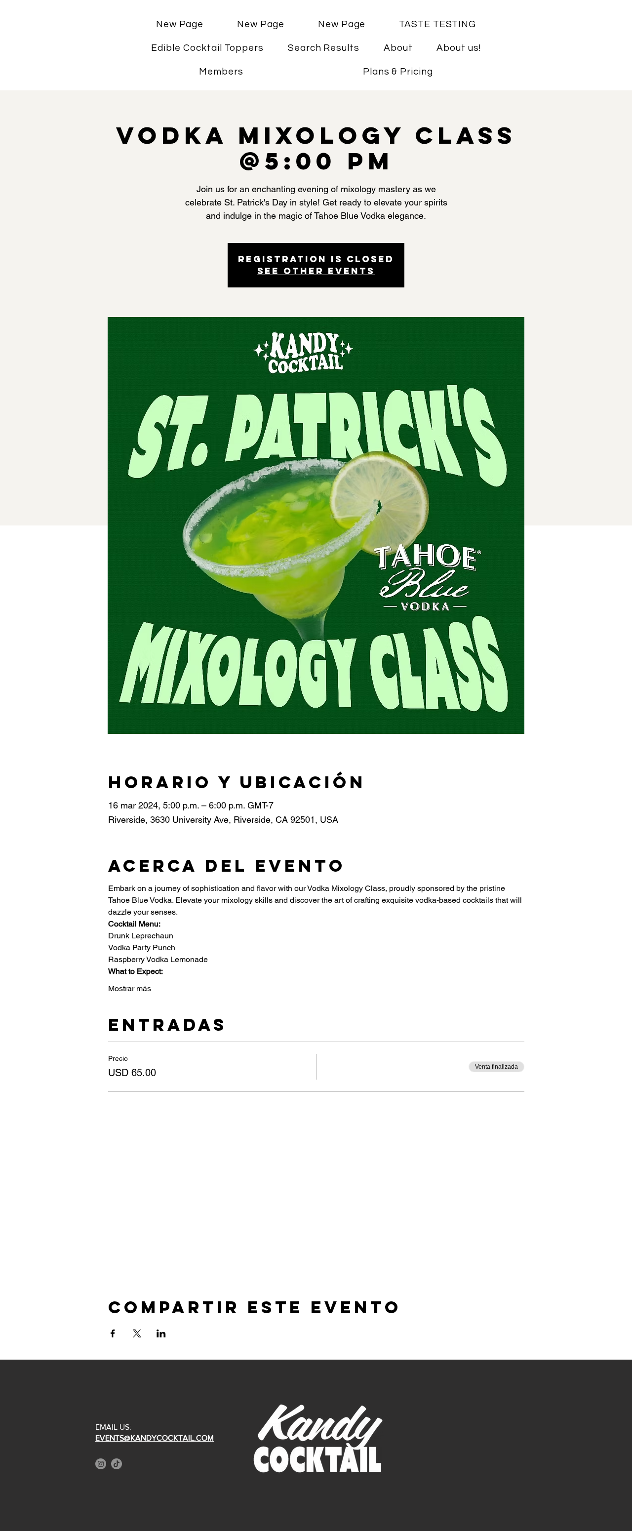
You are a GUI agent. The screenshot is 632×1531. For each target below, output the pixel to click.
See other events (316, 271)
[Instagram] (100, 1463)
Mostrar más (129, 988)
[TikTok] (116, 1463)
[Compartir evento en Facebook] (113, 1333)
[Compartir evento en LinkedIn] (161, 1333)
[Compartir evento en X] (137, 1333)
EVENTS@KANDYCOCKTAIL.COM (154, 1438)
